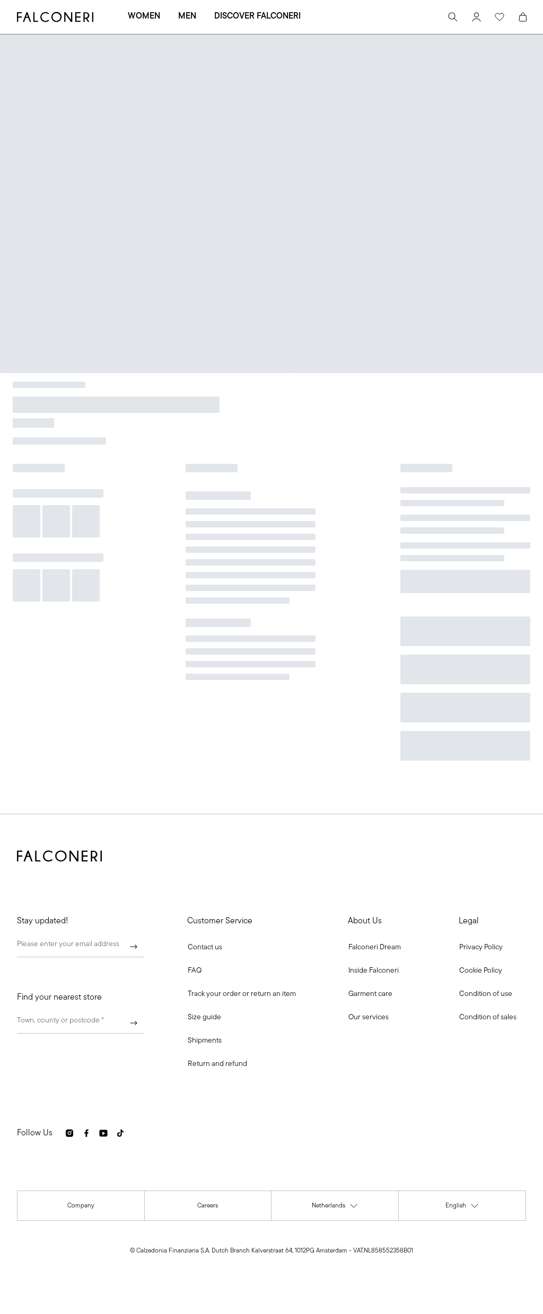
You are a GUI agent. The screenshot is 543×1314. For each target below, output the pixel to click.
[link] (194, 971)
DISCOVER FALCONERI (257, 16)
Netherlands (335, 1208)
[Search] (453, 17)
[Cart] (523, 17)
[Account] (476, 17)
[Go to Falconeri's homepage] (55, 17)
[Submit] (133, 946)
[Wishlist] (499, 17)
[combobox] (80, 1023)
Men (187, 16)
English (462, 1208)
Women (144, 16)
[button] (205, 947)
